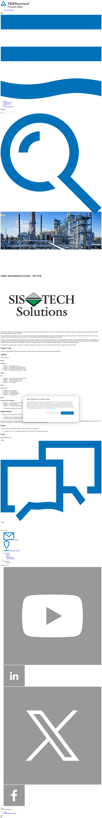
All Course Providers (9, 10)
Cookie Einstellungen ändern (52, 412)
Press (8, 554)
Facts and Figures (11, 558)
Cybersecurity (7, 104)
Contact (2, 440)
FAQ (5, 105)
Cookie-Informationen (50, 408)
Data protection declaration (10, 813)
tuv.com (8, 562)
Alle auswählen (67, 413)
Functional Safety (8, 102)
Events (8, 555)
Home (5, 101)
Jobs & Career (10, 557)
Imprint (5, 812)
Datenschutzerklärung (32, 408)
